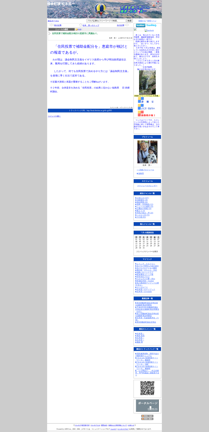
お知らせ (131, 425)
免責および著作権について (117, 425)
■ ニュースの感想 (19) (144, 206)
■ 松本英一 (139, 334)
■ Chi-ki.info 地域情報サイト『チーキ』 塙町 (146, 363)
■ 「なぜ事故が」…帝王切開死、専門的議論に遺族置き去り (147, 373)
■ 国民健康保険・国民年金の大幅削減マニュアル (147, 355)
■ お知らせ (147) (142, 198)
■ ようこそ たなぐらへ (145, 264)
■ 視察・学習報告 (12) (144, 204)
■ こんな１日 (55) (142, 215)
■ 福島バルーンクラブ (144, 272)
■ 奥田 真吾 (140, 336)
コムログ (113, 429)
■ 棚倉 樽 (139, 342)
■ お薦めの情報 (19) (143, 209)
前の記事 (58, 25)
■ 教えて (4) (140, 211)
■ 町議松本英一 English (144, 281)
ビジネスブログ (123, 429)
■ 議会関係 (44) (141, 202)
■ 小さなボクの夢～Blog (145, 279)
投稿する (142, 21)
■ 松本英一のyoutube (143, 291)
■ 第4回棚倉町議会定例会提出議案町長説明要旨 (146, 304)
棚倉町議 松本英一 (62, 4)
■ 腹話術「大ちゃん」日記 (146, 270)
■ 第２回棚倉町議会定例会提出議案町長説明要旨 (147, 315)
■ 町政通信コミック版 (144, 274)
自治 (79, 29)
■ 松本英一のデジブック (145, 289)
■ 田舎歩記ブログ (142, 277)
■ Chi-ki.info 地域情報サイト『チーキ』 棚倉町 (146, 359)
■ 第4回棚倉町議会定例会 (145, 322)
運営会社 (104, 425)
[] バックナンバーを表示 (147, 251)
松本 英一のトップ (91, 25)
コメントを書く (54, 116)
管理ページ (151, 21)
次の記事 (120, 25)
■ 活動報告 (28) (141, 200)
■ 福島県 (140, 173)
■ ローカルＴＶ (141, 287)
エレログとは (95, 425)
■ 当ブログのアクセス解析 (146, 268)
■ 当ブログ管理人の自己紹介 (147, 266)
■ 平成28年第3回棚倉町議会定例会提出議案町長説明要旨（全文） (147, 309)
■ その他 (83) (140, 217)
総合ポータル (53, 21)
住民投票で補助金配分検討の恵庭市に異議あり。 (75, 33)
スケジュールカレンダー (147, 186)
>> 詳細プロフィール (145, 170)
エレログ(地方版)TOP (82, 425)
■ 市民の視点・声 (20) (144, 213)
